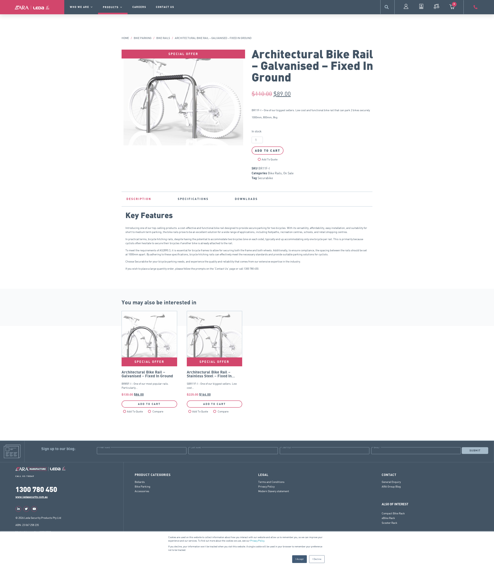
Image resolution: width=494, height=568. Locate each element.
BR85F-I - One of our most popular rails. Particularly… (149, 353)
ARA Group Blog (391, 486)
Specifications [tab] (193, 199)
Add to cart (267, 150)
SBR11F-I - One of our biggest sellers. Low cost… (214, 353)
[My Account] (406, 6)
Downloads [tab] (246, 199)
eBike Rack (388, 518)
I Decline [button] (316, 559)
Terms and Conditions (271, 481)
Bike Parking (142, 38)
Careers (139, 7)
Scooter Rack (389, 522)
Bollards (140, 481)
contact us (165, 7)
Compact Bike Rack (393, 513)
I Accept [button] (299, 559)
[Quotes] (421, 6)
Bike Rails (163, 38)
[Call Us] (476, 7)
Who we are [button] (79, 7)
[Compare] (436, 6)
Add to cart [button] (149, 404)
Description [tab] (138, 199)
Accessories (142, 491)
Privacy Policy (257, 540)
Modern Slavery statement (273, 491)
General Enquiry (391, 481)
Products (111, 7)
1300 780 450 (36, 489)
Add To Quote (269, 159)
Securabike (265, 178)
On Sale (288, 173)
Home (125, 38)
